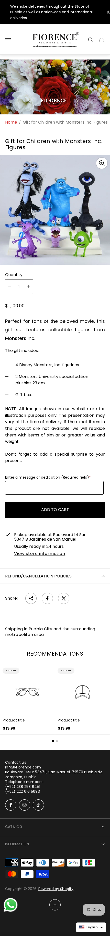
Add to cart (55, 510)
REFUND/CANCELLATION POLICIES (38, 576)
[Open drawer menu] (8, 39)
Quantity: (14, 274)
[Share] (31, 598)
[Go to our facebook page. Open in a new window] (10, 805)
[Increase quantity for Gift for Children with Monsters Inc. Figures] (28, 287)
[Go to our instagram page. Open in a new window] (24, 805)
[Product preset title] (27, 692)
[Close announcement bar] (102, 12)
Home (11, 122)
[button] (53, 741)
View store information (39, 553)
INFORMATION (17, 844)
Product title (14, 720)
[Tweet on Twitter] (63, 598)
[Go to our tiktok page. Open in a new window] (38, 805)
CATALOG (13, 826)
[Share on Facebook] (47, 598)
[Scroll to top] (55, 904)
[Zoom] (101, 163)
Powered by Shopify (55, 888)
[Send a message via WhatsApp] (11, 905)
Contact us (15, 762)
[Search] (90, 39)
